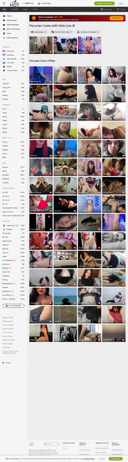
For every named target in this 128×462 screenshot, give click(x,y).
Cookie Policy (89, 459)
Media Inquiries (8, 329)
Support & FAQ (7, 317)
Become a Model (8, 340)
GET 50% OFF (116, 18)
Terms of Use (7, 336)
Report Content (8, 325)
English (49, 444)
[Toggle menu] (4, 3)
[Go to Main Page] (14, 3)
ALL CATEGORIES (15, 306)
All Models (6, 347)
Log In (120, 3)
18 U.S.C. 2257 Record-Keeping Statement (10, 352)
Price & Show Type (62, 32)
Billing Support (7, 321)
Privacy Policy (7, 332)
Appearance (39, 32)
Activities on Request (88, 32)
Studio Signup (7, 344)
